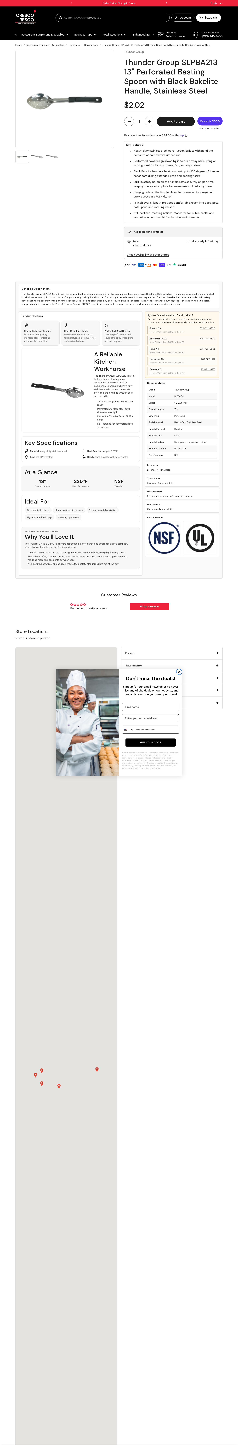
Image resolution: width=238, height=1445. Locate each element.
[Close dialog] (179, 672)
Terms (157, 768)
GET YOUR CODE (150, 742)
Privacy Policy (145, 768)
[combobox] (128, 729)
